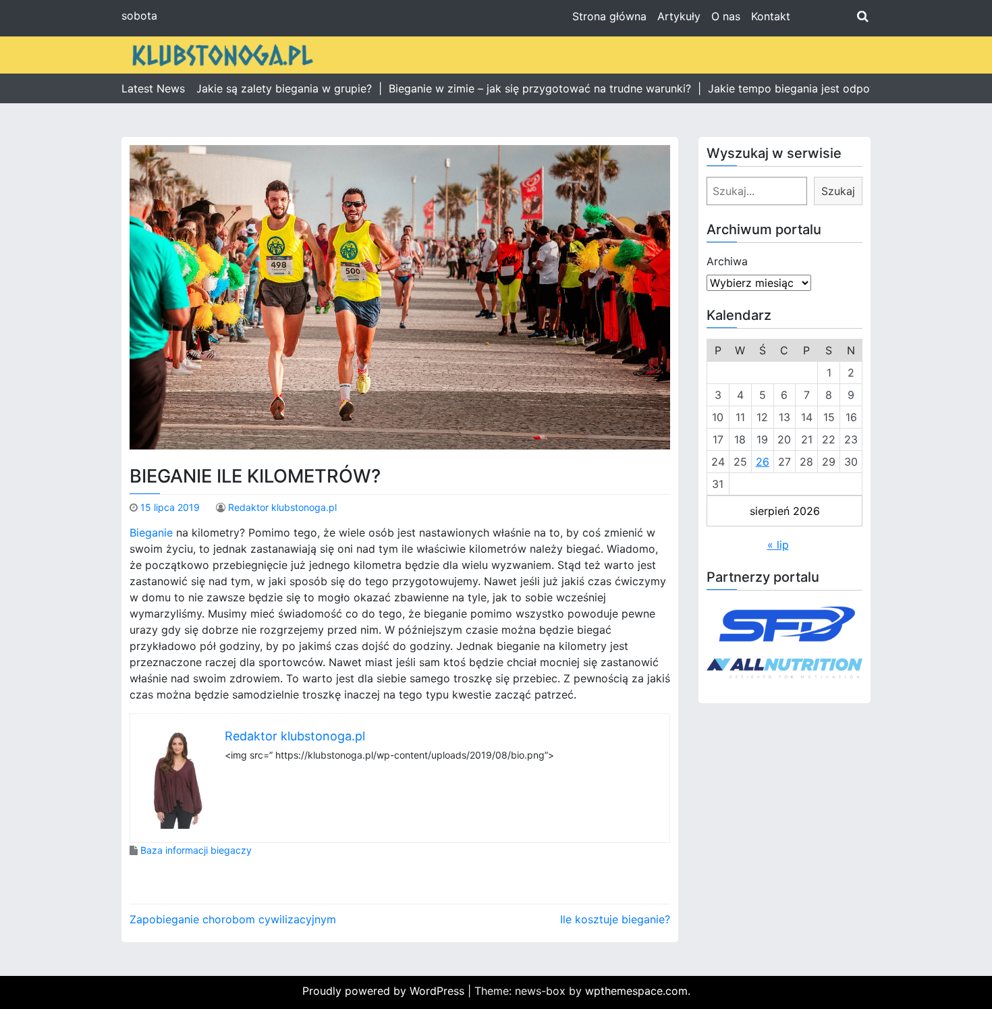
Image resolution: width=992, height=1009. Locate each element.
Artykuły (678, 16)
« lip (778, 544)
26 (762, 461)
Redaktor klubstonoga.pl (282, 507)
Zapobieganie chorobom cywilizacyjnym (233, 919)
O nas (725, 16)
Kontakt (770, 16)
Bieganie (151, 532)
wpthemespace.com (636, 991)
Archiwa (727, 261)
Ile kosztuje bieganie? (615, 919)
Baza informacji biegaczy (196, 850)
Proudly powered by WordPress (385, 991)
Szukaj (838, 191)
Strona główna (609, 16)
